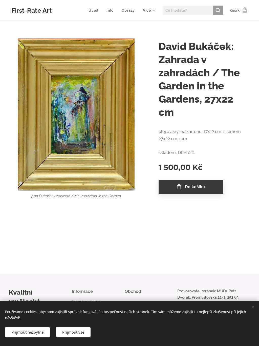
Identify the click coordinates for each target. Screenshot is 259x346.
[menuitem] (94, 10)
